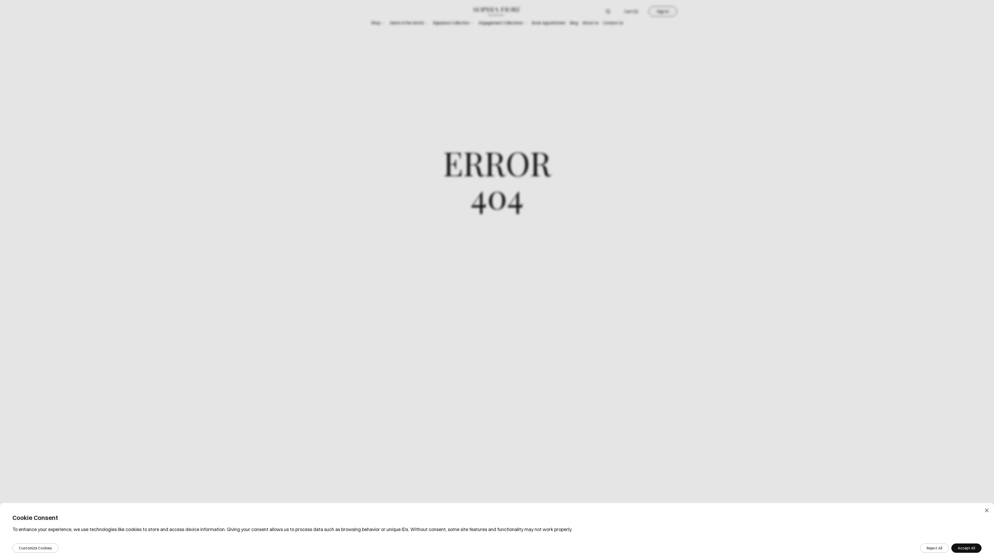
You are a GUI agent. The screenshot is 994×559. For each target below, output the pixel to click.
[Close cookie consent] (987, 510)
